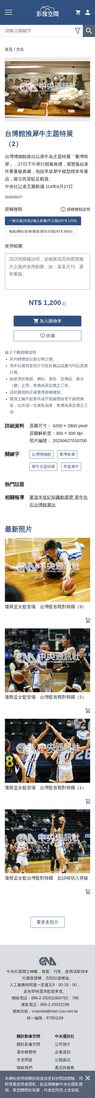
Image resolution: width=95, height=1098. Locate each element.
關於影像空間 (28, 1044)
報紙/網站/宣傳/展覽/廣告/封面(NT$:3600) (41, 231)
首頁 (9, 49)
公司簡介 (62, 1044)
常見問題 (24, 1060)
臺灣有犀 (67, 454)
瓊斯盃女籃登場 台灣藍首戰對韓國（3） (45, 606)
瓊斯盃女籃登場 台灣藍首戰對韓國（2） (45, 697)
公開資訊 (62, 1060)
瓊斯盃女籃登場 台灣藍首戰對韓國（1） (45, 787)
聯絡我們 (24, 1068)
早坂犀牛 (71, 466)
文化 (20, 49)
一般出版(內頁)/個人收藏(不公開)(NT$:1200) (43, 221)
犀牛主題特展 (43, 466)
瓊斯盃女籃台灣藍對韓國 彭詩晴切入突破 (46, 878)
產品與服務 (64, 1068)
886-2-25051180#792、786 (55, 998)
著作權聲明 (26, 1052)
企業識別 (62, 1052)
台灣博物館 (41, 454)
